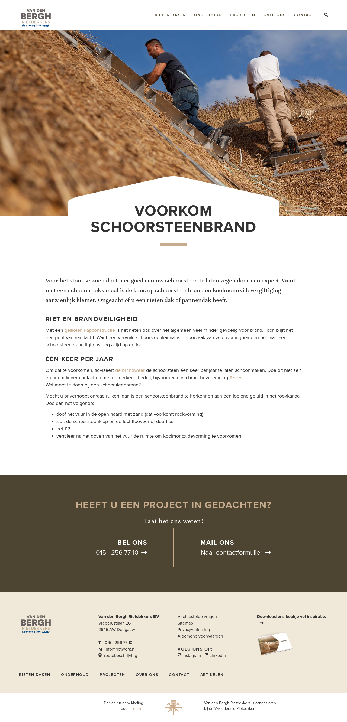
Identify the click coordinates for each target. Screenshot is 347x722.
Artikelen (212, 674)
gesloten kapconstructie (90, 330)
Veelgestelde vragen (197, 616)
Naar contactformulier (231, 553)
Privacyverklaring (194, 629)
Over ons (275, 15)
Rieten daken (170, 15)
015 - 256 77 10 (117, 553)
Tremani (136, 708)
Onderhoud (208, 15)
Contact (304, 15)
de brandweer (130, 370)
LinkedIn (217, 655)
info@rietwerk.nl (120, 649)
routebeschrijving (120, 655)
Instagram (191, 655)
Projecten (242, 15)
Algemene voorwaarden (200, 636)
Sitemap (185, 623)
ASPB (235, 377)
